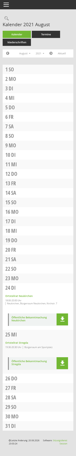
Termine (46, 34)
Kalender (16, 34)
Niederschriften (16, 42)
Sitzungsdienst (60, 442)
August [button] (23, 53)
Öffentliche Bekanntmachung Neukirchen (29, 319)
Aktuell (62, 53)
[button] (62, 319)
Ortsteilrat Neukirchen (19, 296)
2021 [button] (39, 53)
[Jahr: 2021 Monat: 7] (8, 53)
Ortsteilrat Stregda (16, 342)
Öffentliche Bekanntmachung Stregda (29, 363)
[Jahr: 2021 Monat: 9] (51, 53)
